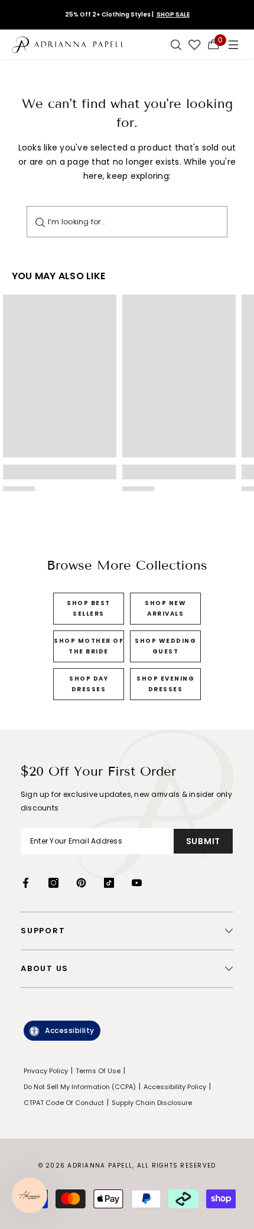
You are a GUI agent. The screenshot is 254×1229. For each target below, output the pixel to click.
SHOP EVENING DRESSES (165, 684)
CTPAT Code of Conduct (64, 1102)
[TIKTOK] (109, 883)
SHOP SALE (173, 14)
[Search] (40, 221)
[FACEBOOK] (26, 883)
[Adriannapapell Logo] (68, 44)
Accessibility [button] (70, 1030)
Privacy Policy (46, 1071)
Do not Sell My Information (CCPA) (80, 1086)
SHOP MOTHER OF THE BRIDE (88, 646)
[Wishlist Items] (194, 44)
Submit (203, 841)
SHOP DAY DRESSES (88, 684)
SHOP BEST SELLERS (88, 608)
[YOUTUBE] (137, 883)
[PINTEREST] (81, 883)
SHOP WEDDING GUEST (165, 646)
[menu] (233, 44)
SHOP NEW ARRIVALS (165, 608)
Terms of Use (98, 1071)
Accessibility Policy (175, 1086)
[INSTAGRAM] (53, 883)
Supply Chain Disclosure (152, 1102)
